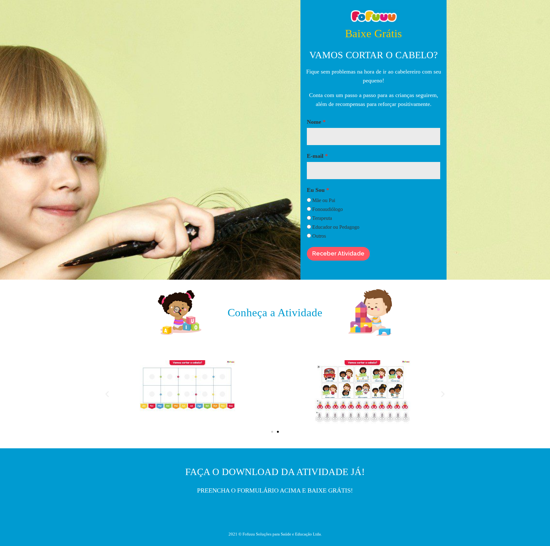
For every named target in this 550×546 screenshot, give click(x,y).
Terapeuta (322, 218)
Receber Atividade (338, 253)
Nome (314, 122)
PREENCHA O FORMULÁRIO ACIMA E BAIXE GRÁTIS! (275, 490)
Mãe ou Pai (323, 200)
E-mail (315, 156)
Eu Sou (316, 190)
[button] (272, 432)
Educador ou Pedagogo (335, 227)
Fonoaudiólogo (327, 209)
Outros (319, 236)
